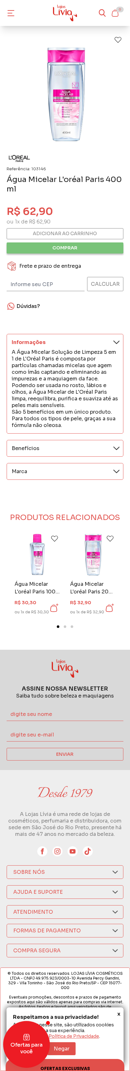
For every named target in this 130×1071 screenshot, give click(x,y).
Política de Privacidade (74, 1036)
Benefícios (25, 448)
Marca (19, 471)
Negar (61, 1048)
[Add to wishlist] (118, 40)
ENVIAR (65, 754)
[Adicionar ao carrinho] (53, 608)
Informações (29, 342)
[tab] (58, 626)
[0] (115, 13)
